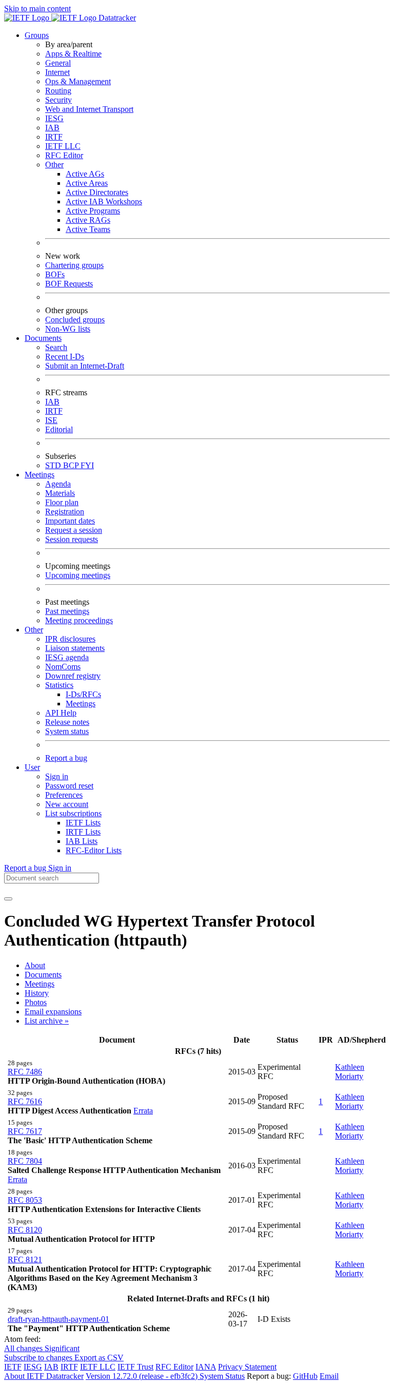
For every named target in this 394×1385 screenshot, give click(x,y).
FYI (87, 465)
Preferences (64, 795)
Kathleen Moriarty (349, 1072)
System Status (222, 1376)
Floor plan (61, 502)
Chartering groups (74, 265)
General (58, 63)
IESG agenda (67, 657)
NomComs (63, 666)
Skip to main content (37, 8)
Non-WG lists (67, 328)
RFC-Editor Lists (94, 850)
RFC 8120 (25, 1229)
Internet (57, 72)
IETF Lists (83, 822)
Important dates (70, 520)
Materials (60, 493)
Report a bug (66, 758)
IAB (52, 127)
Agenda (58, 483)
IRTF (54, 136)
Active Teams (88, 229)
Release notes (67, 722)
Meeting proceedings (79, 620)
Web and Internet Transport (89, 109)
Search (56, 347)
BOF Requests (69, 283)
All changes (24, 1348)
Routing (58, 90)
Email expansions (53, 1011)
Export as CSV (99, 1357)
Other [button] (34, 629)
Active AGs (85, 173)
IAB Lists (81, 841)
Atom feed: (22, 1339)
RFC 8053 (25, 1200)
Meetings (80, 703)
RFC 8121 (25, 1259)
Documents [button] (43, 338)
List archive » (47, 1020)
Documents (43, 974)
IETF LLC (63, 146)
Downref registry (73, 675)
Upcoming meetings (77, 575)
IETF (13, 1366)
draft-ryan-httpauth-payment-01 (58, 1319)
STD (54, 465)
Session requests (71, 539)
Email (329, 1376)
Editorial (59, 429)
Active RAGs (88, 220)
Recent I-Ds (64, 356)
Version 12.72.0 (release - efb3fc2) (143, 1376)
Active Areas (87, 183)
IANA (205, 1366)
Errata (143, 1110)
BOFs (55, 274)
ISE (51, 420)
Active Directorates (97, 192)
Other (54, 164)
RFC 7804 (25, 1161)
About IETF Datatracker (44, 1376)
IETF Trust (135, 1366)
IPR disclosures (70, 638)
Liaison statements (75, 648)
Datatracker (116, 17)
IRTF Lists (83, 832)
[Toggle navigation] (8, 898)
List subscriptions (73, 813)
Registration (64, 511)
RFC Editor (64, 155)
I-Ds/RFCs (83, 694)
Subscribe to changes (39, 1357)
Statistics (59, 685)
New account (66, 804)
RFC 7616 (25, 1101)
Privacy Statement (247, 1366)
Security (58, 99)
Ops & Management (78, 81)
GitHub (305, 1376)
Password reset (69, 785)
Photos (36, 1002)
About (35, 965)
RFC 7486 (25, 1071)
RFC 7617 (25, 1131)
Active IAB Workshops (104, 201)
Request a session (73, 530)
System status (67, 731)
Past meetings (67, 611)
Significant (62, 1348)
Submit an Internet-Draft (84, 365)
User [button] (32, 767)
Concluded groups (75, 319)
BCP (72, 465)
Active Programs (93, 210)
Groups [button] (37, 35)
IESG (54, 118)
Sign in (56, 776)
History (37, 993)
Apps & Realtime (73, 53)
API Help (60, 712)
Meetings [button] (39, 474)
